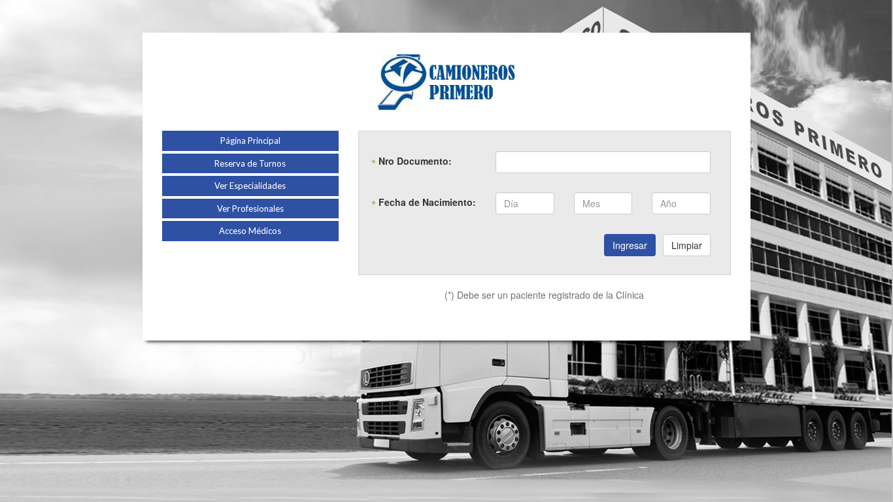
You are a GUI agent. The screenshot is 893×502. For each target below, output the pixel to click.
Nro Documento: (411, 160)
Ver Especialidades (250, 185)
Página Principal (250, 140)
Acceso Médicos (250, 231)
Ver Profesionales (250, 208)
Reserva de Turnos (250, 163)
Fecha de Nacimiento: (423, 202)
